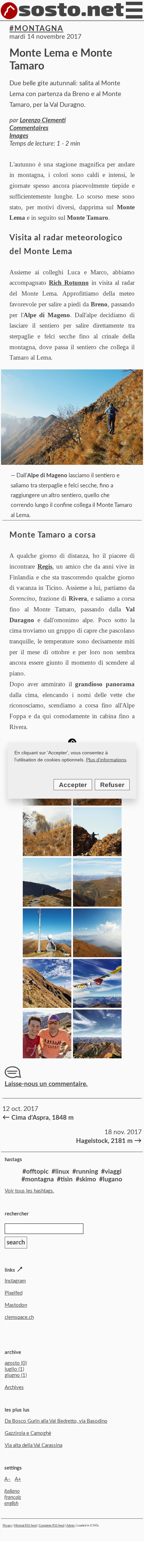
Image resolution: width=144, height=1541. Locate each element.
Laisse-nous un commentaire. (46, 1084)
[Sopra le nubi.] (97, 853)
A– (7, 1479)
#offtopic (35, 1172)
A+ (18, 1479)
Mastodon (16, 1305)
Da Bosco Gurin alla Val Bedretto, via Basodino (56, 1421)
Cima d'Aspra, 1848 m (38, 1117)
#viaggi (111, 1172)
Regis (45, 566)
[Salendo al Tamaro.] (47, 1005)
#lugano (110, 1179)
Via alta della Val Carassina (33, 1445)
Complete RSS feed (51, 1525)
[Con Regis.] (47, 1056)
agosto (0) (16, 1363)
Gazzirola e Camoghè (28, 1433)
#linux (60, 1172)
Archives (14, 1387)
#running (85, 1172)
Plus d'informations (106, 759)
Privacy (7, 1525)
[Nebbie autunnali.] (97, 803)
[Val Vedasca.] (97, 904)
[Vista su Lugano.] (97, 955)
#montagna (36, 28)
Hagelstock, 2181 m (108, 1140)
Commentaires (29, 128)
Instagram (15, 1280)
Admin (70, 1525)
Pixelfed (13, 1293)
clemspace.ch (19, 1317)
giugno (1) (16, 1375)
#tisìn (65, 1179)
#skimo (86, 1179)
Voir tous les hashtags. (29, 1190)
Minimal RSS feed (25, 1525)
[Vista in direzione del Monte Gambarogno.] (97, 1056)
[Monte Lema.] (47, 955)
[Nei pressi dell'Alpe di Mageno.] (47, 803)
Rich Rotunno (69, 282)
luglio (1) (14, 1369)
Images (18, 136)
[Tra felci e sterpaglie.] (47, 853)
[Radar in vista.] (47, 904)
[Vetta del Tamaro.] (97, 1005)
